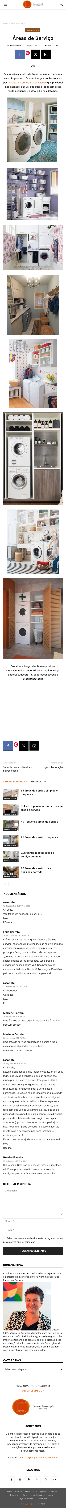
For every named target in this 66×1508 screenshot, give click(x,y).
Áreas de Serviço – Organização (28, 82)
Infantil (24, 1495)
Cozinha (53, 1491)
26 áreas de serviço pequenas (39, 837)
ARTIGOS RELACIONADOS (15, 782)
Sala (35, 1491)
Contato (18, 1491)
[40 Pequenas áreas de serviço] (11, 825)
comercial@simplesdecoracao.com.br (38, 1457)
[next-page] (10, 884)
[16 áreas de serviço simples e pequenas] (11, 794)
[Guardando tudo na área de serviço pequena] (11, 856)
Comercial (42, 1498)
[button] (5, 4)
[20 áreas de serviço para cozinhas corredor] (11, 872)
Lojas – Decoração (53, 767)
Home (9, 1491)
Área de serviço (18, 23)
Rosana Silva (15, 45)
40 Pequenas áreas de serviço (39, 821)
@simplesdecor (33, 1390)
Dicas (27, 1491)
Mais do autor (38, 782)
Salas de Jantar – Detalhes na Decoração (17, 769)
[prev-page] (5, 884)
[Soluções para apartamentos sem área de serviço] (11, 809)
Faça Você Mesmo (27, 1498)
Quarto (43, 1491)
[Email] (46, 54)
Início (5, 23)
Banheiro (14, 1495)
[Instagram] (20, 1479)
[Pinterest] (28, 1479)
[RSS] (37, 1479)
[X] (35, 54)
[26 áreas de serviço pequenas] (11, 841)
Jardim (50, 1495)
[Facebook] (20, 54)
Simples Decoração (31, 1504)
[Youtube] (54, 1479)
